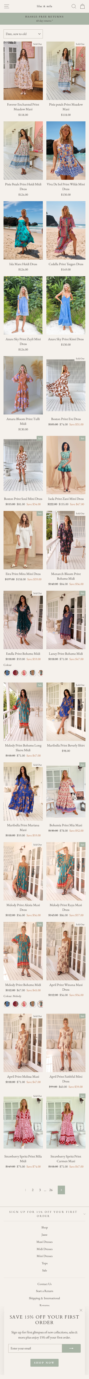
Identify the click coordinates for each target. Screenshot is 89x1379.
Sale (44, 1270)
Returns (44, 1305)
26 (51, 1189)
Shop (44, 1227)
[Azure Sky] (7, 672)
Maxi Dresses (44, 1242)
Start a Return (44, 1291)
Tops (45, 1263)
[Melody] (41, 672)
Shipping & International (44, 1298)
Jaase (44, 1235)
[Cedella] (15, 672)
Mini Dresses (45, 1256)
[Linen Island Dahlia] (24, 672)
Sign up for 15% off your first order (43, 1214)
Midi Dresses (45, 1249)
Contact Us (44, 1284)
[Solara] (32, 672)
